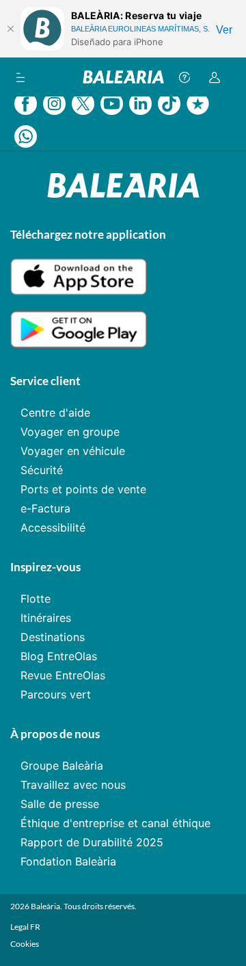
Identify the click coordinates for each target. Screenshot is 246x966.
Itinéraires (45, 618)
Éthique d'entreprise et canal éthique (115, 823)
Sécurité (41, 470)
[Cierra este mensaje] (10, 29)
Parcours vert (55, 694)
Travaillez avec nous (73, 785)
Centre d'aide (55, 412)
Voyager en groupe (70, 432)
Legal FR (25, 927)
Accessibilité (52, 527)
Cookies (24, 944)
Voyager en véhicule (72, 451)
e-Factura (45, 508)
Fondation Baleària (68, 861)
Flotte (35, 598)
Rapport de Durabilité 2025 (91, 842)
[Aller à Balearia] (123, 76)
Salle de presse (59, 804)
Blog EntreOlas (58, 656)
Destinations (52, 637)
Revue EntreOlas (62, 675)
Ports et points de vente (83, 489)
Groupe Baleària (61, 765)
